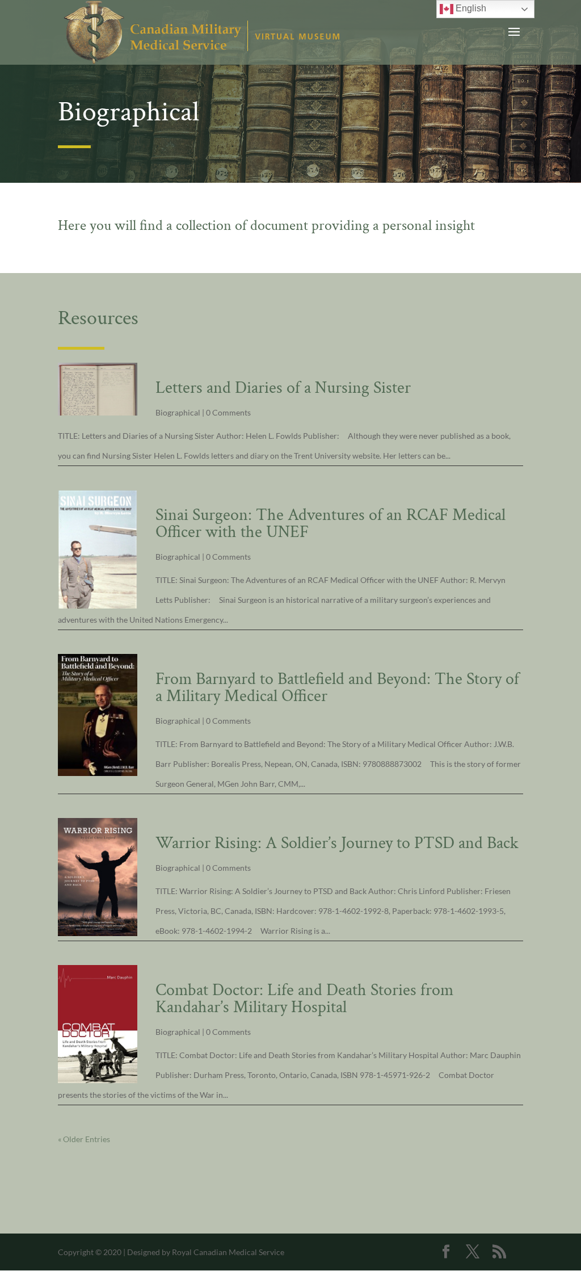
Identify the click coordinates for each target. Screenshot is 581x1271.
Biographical (177, 412)
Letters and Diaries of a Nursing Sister (283, 388)
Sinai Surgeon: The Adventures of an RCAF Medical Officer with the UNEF (330, 523)
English (469, 8)
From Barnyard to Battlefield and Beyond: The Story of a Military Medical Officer (337, 687)
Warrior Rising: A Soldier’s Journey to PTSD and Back (337, 843)
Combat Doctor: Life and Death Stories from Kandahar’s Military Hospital (304, 998)
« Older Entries (84, 1139)
